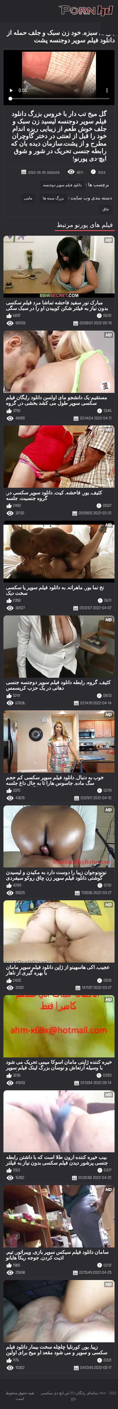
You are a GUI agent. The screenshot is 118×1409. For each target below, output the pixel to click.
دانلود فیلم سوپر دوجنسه (62, 185)
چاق (106, 209)
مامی (28, 198)
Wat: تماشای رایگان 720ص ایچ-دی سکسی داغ (73, 1396)
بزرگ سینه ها (53, 198)
